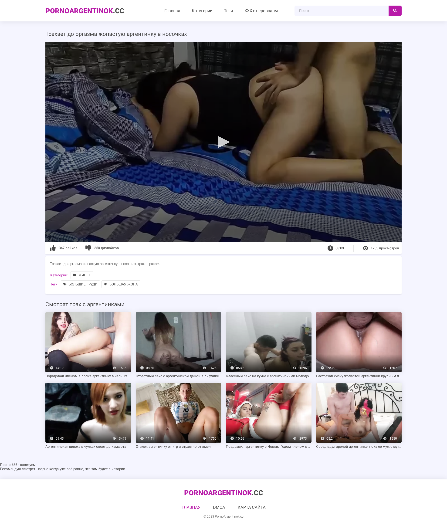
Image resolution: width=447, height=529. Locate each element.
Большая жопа (123, 284)
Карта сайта (252, 507)
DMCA (219, 507)
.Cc (84, 11)
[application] (223, 142)
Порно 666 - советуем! (18, 465)
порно (43, 469)
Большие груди (83, 284)
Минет (84, 275)
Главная (172, 10)
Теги (228, 10)
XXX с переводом (261, 10)
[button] (223, 142)
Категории (202, 10)
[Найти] (395, 11)
